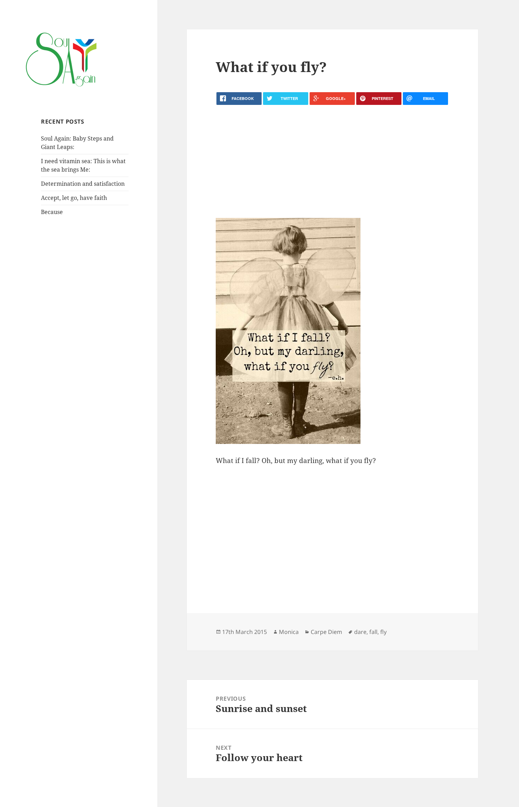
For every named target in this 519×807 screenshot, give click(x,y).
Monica (289, 632)
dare (360, 632)
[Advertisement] (332, 161)
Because (52, 212)
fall (373, 632)
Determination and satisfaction (83, 184)
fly (383, 632)
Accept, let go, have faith (74, 198)
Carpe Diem (326, 632)
